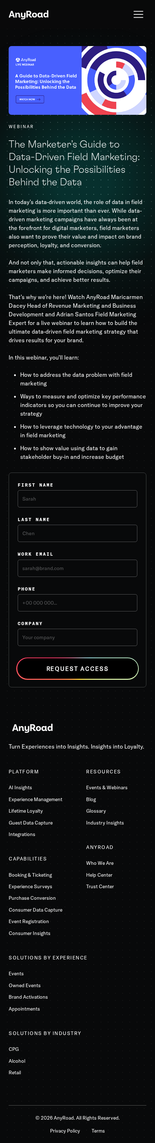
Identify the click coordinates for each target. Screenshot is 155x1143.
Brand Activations (28, 997)
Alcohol (17, 1061)
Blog (91, 799)
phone (27, 589)
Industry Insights (105, 822)
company (30, 623)
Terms (98, 1131)
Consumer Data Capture (35, 910)
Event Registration (29, 921)
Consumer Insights (29, 933)
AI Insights (20, 787)
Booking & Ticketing (30, 875)
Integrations (22, 834)
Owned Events (25, 985)
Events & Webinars (107, 787)
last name (34, 519)
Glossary (96, 811)
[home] (29, 14)
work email (36, 554)
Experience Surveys (30, 886)
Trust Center (100, 886)
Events (16, 973)
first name (36, 485)
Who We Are (100, 863)
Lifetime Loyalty (26, 811)
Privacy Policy (65, 1131)
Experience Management (35, 799)
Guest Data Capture (31, 822)
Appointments (24, 1009)
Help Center (99, 875)
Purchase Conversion (32, 898)
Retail (15, 1072)
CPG (14, 1049)
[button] (138, 14)
